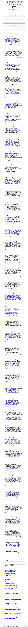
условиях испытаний (16, 163)
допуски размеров (8, 384)
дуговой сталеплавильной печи (11, 527)
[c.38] (14, 546)
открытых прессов (10, 362)
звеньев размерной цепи (15, 95)
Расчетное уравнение (9, 221)
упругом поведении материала (11, 450)
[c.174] (14, 544)
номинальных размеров (13, 203)
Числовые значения (14, 46)
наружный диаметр (12, 243)
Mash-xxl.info (8, 626)
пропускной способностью (16, 303)
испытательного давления (17, 432)
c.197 (17, 552)
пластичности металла (13, 444)
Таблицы (14, 22)
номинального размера (17, 275)
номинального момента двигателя (11, 353)
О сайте (14, 25)
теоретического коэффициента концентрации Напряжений (11, 294)
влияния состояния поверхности (15, 453)
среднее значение (10, 392)
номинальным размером (16, 395)
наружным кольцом (15, 122)
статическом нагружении (17, 298)
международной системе (13, 391)
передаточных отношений (10, 71)
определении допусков (16, 398)
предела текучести (12, 437)
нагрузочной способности (16, 130)
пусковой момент (8, 323)
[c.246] (6, 545)
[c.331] (6, 544)
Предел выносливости (13, 232)
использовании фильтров (16, 307)
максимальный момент (9, 335)
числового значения (9, 275)
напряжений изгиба (18, 168)
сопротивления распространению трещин (10, 174)
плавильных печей (8, 520)
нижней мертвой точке (10, 359)
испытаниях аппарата (9, 442)
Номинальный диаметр (9, 236)
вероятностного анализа (9, 135)
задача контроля (11, 443)
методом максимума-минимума (13, 92)
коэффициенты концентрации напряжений (12, 297)
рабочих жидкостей (11, 304)
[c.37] (19, 543)
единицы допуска (8, 386)
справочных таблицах (17, 53)
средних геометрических (14, 411)
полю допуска (12, 39)
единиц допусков (12, 410)
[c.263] (18, 544)
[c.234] (10, 545)
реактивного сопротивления (10, 533)
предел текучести (15, 177)
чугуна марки (7, 476)
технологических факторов (10, 136)
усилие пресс (13, 356)
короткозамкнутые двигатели (15, 321)
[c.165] (10, 546)
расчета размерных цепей (10, 82)
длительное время (17, 209)
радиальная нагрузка (9, 121)
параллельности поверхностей (11, 404)
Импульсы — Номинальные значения (13, 597)
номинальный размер (13, 396)
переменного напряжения (10, 216)
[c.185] (6, 546)
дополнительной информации (11, 418)
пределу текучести (9, 190)
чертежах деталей (8, 104)
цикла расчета (12, 93)
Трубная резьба (14, 238)
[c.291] (14, 545)
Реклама (14, 29)
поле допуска (13, 41)
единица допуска (11, 389)
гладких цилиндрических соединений (12, 388)
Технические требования (10, 506)
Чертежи (14, 18)
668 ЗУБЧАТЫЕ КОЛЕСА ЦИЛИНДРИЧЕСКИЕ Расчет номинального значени (11, 572)
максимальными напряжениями (11, 467)
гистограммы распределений (10, 151)
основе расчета (8, 105)
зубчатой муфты (13, 514)
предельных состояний (16, 178)
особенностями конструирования (11, 438)
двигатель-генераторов (16, 521)
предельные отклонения (14, 60)
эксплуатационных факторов (10, 139)
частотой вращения (14, 261)
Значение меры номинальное (11, 590)
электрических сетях (13, 213)
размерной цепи (18, 72)
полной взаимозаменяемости (9, 199)
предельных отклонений (10, 75)
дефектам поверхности (9, 283)
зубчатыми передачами (9, 364)
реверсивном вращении (9, 494)
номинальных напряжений (10, 189)
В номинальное (8, 575)
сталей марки (19, 473)
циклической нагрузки (13, 223)
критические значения (14, 187)
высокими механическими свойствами (13, 479)
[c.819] (18, 546)
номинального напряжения (14, 226)
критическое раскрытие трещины (13, 184)
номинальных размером (9, 48)
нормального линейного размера (12, 110)
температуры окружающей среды (12, 142)
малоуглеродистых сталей (10, 172)
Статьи (14, 15)
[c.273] (10, 544)
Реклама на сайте (14, 626)
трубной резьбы (8, 237)
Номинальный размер (9, 103)
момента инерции (17, 347)
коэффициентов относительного (10, 77)
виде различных (14, 140)
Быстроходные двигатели (10, 325)
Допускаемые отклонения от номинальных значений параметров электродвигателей (12, 587)
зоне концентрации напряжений (12, 460)
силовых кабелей (17, 206)
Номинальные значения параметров (13, 607)
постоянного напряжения (10, 218)
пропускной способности (15, 309)
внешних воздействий (13, 153)
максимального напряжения (10, 458)
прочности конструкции (9, 316)
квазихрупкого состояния (17, 186)
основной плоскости (9, 40)
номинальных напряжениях (10, 175)
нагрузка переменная (11, 253)
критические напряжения (10, 183)
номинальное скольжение (10, 336)
